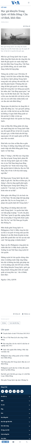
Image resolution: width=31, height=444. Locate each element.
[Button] (26, 26)
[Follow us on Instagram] (14, 391)
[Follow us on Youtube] (10, 391)
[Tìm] (26, 442)
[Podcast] (18, 391)
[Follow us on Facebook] (2, 391)
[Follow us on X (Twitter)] (6, 391)
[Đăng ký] (21, 391)
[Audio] (20, 442)
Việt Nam (3, 7)
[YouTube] (13, 442)
